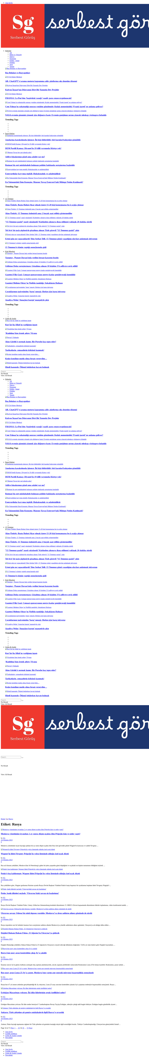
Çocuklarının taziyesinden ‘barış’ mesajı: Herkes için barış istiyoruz (35, 291)
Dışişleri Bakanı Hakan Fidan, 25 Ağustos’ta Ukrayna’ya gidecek (30, 933)
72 (27, 1028)
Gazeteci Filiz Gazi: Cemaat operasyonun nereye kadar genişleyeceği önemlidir (40, 274)
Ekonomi (13, 59)
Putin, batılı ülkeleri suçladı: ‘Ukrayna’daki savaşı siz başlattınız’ (30, 893)
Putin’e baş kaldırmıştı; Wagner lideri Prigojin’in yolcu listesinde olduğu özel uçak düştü (40, 873)
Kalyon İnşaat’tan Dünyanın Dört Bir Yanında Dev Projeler (32, 90)
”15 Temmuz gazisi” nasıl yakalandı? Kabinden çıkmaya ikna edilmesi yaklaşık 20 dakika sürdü (48, 222)
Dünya (12, 57)
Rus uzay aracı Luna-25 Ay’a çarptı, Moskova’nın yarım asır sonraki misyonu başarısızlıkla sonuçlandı (47, 973)
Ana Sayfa (9, 3)
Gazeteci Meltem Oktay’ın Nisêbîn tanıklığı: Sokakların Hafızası (34, 283)
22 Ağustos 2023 (7, 939)
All (11, 53)
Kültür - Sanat (14, 61)
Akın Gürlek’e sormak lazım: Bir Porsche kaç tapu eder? (30, 341)
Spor (11, 64)
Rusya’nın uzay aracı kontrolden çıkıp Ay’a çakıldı (24, 953)
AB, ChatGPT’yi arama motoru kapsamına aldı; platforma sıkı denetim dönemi (41, 81)
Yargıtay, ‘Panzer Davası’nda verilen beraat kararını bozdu (32, 258)
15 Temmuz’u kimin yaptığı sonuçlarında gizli (25, 247)
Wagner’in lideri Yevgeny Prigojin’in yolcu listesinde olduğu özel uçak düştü (35, 854)
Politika (12, 63)
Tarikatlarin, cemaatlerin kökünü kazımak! (24, 350)
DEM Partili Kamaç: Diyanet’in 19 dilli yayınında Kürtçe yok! (33, 148)
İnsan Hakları (10, 133)
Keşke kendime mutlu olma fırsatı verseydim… (26, 358)
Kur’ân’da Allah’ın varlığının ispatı (21, 325)
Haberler (8, 51)
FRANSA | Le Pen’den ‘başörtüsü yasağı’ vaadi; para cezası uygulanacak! (38, 98)
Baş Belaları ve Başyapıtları (17, 73)
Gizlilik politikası (11, 1034)
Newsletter (9, 1038)
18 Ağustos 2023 (7, 1019)
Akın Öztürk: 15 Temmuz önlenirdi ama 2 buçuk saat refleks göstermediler (38, 213)
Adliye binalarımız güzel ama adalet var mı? (25, 157)
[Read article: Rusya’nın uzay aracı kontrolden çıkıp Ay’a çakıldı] (74, 949)
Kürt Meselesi (10, 251)
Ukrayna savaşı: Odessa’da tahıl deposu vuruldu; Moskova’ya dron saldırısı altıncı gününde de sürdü (46, 913)
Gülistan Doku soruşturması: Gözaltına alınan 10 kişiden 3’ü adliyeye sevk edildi (41, 266)
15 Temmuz (9, 199)
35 (23, 1028)
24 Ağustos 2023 (7, 840)
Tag (7, 819)
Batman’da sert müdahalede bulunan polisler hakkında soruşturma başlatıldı (40, 165)
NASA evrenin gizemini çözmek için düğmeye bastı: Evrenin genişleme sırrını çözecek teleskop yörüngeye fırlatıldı (55, 115)
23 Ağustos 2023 (7, 860)
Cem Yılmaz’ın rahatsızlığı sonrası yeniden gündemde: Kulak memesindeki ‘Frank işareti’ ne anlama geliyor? (54, 106)
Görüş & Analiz (10, 318)
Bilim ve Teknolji (16, 55)
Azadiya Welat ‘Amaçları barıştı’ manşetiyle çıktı (27, 300)
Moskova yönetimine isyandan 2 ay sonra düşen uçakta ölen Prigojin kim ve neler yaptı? (40, 834)
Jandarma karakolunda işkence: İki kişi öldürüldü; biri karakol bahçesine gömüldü (42, 140)
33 (19, 1028)
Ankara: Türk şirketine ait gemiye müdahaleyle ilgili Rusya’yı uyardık (32, 1012)
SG (4, 838)
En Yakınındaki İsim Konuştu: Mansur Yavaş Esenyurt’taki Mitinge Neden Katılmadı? (44, 182)
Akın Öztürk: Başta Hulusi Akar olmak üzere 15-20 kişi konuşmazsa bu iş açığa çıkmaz (44, 205)
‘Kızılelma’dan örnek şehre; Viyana (21, 333)
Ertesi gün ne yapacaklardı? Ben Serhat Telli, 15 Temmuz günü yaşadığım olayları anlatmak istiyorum (51, 239)
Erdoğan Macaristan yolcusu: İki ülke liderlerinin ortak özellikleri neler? (33, 992)
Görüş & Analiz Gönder (13, 1036)
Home (3, 819)
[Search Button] (22, 700)
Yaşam (12, 66)
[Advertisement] (66, 739)
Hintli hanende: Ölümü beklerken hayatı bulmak (27, 367)
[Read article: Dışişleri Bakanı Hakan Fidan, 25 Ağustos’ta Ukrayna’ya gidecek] (74, 929)
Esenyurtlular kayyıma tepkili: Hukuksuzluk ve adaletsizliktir (33, 174)
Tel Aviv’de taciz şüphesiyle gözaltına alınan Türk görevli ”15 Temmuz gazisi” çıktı (42, 230)
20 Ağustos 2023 (7, 959)
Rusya (11, 819)
